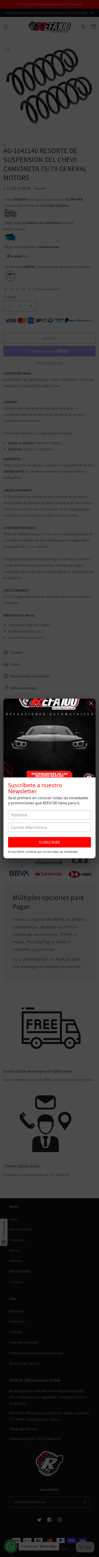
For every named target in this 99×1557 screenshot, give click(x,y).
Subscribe (49, 842)
